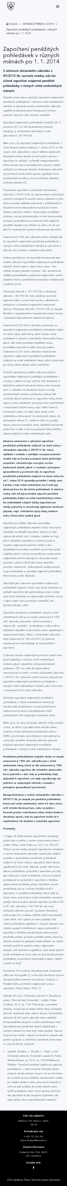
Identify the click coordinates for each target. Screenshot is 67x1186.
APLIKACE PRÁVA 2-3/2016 (38, 23)
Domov (13, 23)
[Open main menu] (58, 6)
